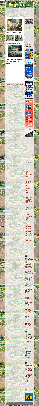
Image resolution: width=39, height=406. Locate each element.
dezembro (27, 244)
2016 (26, 166)
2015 (26, 165)
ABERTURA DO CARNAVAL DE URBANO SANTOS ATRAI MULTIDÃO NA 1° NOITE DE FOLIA (29, 292)
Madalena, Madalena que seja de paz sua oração (30, 331)
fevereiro (27, 168)
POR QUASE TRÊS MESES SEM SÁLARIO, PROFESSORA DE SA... (29, 223)
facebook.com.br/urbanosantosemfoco (28, 44)
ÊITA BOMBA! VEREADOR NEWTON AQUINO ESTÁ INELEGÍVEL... (29, 219)
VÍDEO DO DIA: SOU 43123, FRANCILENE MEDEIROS (29, 239)
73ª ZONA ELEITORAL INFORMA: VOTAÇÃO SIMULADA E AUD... (28, 211)
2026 (26, 253)
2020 (26, 248)
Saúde (9, 66)
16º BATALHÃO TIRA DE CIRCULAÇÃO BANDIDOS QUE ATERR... (29, 235)
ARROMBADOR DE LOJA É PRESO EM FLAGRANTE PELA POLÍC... (29, 230)
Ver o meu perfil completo (27, 391)
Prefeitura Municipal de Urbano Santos (28, 385)
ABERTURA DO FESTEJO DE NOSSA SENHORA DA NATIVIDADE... (29, 240)
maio (26, 170)
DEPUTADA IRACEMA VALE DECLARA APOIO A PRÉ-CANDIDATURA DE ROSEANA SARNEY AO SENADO (30, 298)
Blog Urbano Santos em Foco (28, 390)
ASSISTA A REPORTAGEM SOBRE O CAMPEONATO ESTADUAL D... (29, 182)
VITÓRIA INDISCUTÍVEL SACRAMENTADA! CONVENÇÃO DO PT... (28, 188)
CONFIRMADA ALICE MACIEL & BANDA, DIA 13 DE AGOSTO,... (29, 204)
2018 (26, 246)
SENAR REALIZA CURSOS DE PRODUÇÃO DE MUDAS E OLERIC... (29, 185)
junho (26, 171)
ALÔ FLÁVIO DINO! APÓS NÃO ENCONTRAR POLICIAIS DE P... (29, 194)
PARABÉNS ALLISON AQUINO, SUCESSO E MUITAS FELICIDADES (29, 224)
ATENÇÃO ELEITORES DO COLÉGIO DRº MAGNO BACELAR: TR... (29, 178)
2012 (26, 163)
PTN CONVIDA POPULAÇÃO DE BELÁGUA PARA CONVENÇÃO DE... (29, 180)
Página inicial (16, 84)
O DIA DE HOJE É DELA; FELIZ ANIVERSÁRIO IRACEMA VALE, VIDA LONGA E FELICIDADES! (29, 283)
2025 (26, 252)
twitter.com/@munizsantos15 (27, 45)
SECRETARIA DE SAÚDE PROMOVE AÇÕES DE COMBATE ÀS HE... (28, 192)
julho (26, 172)
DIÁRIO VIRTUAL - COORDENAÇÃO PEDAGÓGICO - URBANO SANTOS (28, 374)
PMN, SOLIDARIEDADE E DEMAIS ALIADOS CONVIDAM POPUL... (28, 176)
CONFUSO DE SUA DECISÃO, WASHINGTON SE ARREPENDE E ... (29, 190)
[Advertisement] (18, 12)
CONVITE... (27, 183)
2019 (26, 247)
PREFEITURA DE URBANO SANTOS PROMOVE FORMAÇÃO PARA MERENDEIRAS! (30, 303)
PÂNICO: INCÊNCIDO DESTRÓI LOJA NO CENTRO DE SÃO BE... (29, 226)
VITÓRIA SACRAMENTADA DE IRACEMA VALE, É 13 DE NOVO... (29, 233)
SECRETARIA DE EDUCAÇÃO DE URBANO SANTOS (28, 384)
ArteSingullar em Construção (28, 330)
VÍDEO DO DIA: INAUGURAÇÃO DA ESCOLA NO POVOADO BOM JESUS (28, 288)
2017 (26, 245)
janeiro (26, 167)
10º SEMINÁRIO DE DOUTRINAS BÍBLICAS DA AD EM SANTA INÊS (30, 369)
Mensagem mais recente (9, 84)
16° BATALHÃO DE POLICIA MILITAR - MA (28, 353)
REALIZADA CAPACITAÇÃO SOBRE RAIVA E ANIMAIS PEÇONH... (29, 207)
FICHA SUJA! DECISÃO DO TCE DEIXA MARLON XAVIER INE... (29, 221)
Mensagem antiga (21, 84)
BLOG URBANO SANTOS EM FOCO (28, 315)
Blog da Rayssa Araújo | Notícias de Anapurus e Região (28, 346)
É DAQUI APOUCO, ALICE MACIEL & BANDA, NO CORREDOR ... (28, 213)
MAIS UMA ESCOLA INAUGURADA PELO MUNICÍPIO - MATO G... (28, 209)
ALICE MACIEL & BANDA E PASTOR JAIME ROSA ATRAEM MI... (29, 217)
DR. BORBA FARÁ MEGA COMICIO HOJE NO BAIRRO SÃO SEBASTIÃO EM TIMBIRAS (30, 310)
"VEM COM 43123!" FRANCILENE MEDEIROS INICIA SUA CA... (29, 231)
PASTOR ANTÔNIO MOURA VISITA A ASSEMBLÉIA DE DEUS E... (29, 202)
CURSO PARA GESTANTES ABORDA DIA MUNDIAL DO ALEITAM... (29, 206)
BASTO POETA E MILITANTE (28, 336)
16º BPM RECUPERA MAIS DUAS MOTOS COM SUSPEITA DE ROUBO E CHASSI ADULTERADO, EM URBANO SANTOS (30, 267)
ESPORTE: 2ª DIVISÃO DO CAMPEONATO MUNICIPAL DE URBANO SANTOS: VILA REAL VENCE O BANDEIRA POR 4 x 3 (29, 272)
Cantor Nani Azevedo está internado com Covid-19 (29, 363)
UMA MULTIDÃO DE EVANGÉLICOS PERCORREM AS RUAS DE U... (29, 215)
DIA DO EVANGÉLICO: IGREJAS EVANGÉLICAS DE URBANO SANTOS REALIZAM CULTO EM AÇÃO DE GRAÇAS (29, 278)
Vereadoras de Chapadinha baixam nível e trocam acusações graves (30, 348)
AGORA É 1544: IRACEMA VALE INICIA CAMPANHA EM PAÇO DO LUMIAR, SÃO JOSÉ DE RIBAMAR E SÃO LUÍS (30, 256)
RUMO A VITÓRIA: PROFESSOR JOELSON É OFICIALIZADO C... (29, 187)
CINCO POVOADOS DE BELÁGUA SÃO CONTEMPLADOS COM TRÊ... (29, 200)
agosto (26, 173)
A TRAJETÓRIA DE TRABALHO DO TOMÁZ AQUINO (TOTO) (29, 228)
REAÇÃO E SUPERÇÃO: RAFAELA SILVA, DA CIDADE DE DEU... (29, 196)
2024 (26, 251)
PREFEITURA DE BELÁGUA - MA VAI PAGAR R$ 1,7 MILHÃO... (29, 237)
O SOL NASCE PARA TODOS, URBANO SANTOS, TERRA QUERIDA (29, 198)
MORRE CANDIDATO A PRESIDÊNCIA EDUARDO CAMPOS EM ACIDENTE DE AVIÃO (29, 262)
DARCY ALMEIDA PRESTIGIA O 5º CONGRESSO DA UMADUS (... (29, 174)
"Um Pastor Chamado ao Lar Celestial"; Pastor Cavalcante (28, 341)
